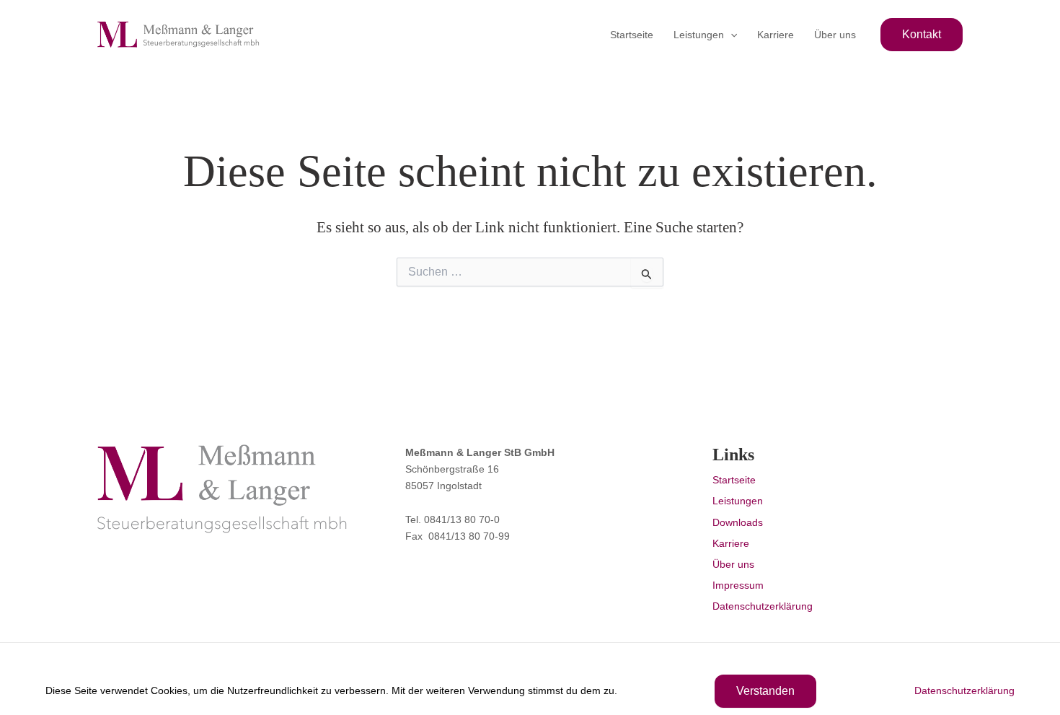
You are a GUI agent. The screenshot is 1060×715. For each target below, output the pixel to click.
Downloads (737, 522)
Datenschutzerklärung (762, 606)
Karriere (775, 34)
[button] (730, 34)
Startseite (631, 34)
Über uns (835, 34)
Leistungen (698, 34)
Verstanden (765, 691)
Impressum (738, 585)
